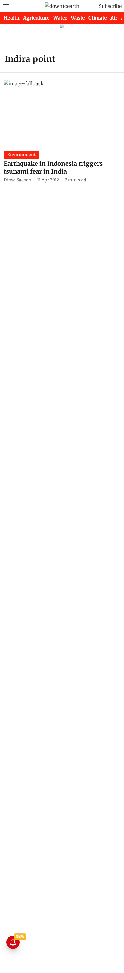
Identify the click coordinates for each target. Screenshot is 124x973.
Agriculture (36, 18)
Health (12, 18)
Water (60, 18)
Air (113, 18)
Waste (78, 18)
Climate (97, 18)
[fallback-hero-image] (62, 113)
